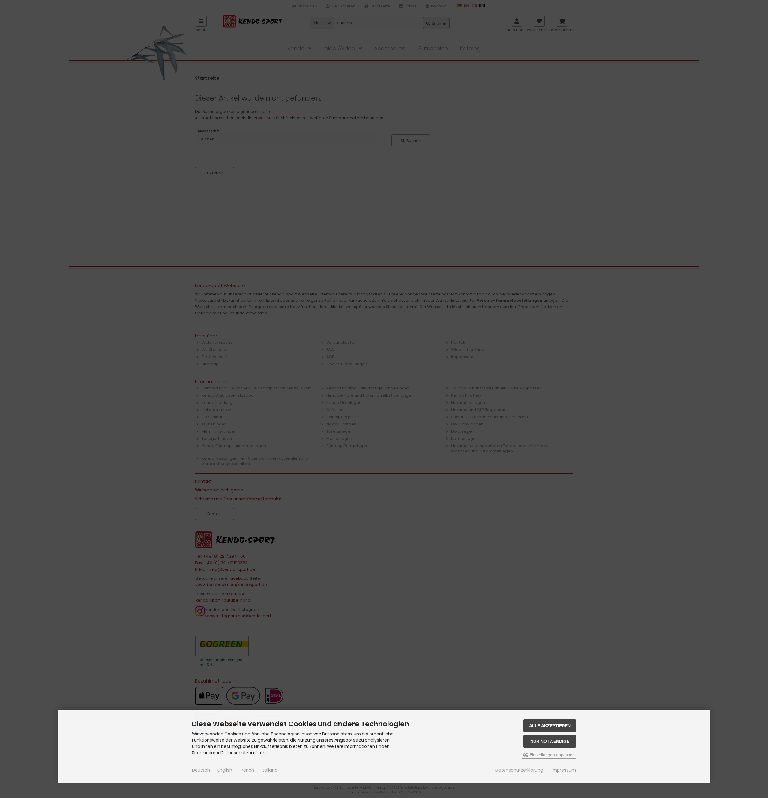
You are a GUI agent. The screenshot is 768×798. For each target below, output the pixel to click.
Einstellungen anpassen (551, 754)
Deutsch (201, 770)
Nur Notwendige (549, 741)
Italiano (270, 770)
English (225, 770)
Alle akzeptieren (550, 725)
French (247, 770)
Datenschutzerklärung (519, 770)
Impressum (564, 770)
